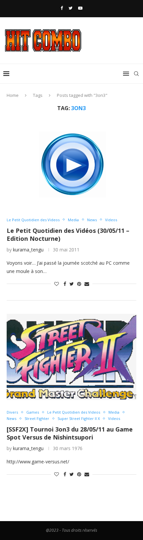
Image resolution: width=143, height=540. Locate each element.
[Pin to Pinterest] (79, 284)
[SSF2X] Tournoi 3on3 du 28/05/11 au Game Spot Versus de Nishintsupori (70, 433)
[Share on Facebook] (65, 284)
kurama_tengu (28, 249)
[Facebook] (62, 8)
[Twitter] (70, 8)
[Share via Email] (86, 284)
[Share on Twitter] (72, 284)
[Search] (136, 73)
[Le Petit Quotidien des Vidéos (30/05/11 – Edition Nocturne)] (71, 164)
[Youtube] (80, 8)
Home (13, 95)
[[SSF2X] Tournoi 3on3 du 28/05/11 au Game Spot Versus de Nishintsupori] (71, 357)
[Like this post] (56, 284)
